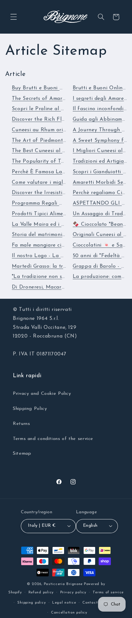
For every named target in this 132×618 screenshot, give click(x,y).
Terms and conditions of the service (53, 438)
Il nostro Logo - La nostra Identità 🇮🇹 (59, 255)
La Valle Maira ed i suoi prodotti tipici (60, 224)
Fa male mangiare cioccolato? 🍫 (53, 245)
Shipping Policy (30, 408)
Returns (21, 423)
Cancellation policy (69, 612)
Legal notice (64, 603)
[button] (13, 17)
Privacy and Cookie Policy (42, 393)
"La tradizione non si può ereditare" (56, 276)
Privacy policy (73, 592)
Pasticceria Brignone (63, 584)
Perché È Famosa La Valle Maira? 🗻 (58, 172)
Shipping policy (31, 603)
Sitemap (22, 453)
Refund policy (41, 592)
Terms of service (108, 592)
